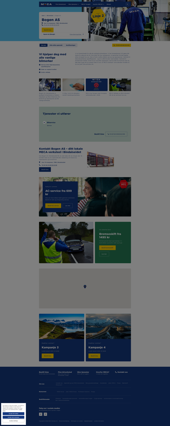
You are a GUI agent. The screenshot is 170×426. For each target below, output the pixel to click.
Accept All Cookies (13, 413)
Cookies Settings (13, 420)
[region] (13, 414)
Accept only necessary (13, 417)
